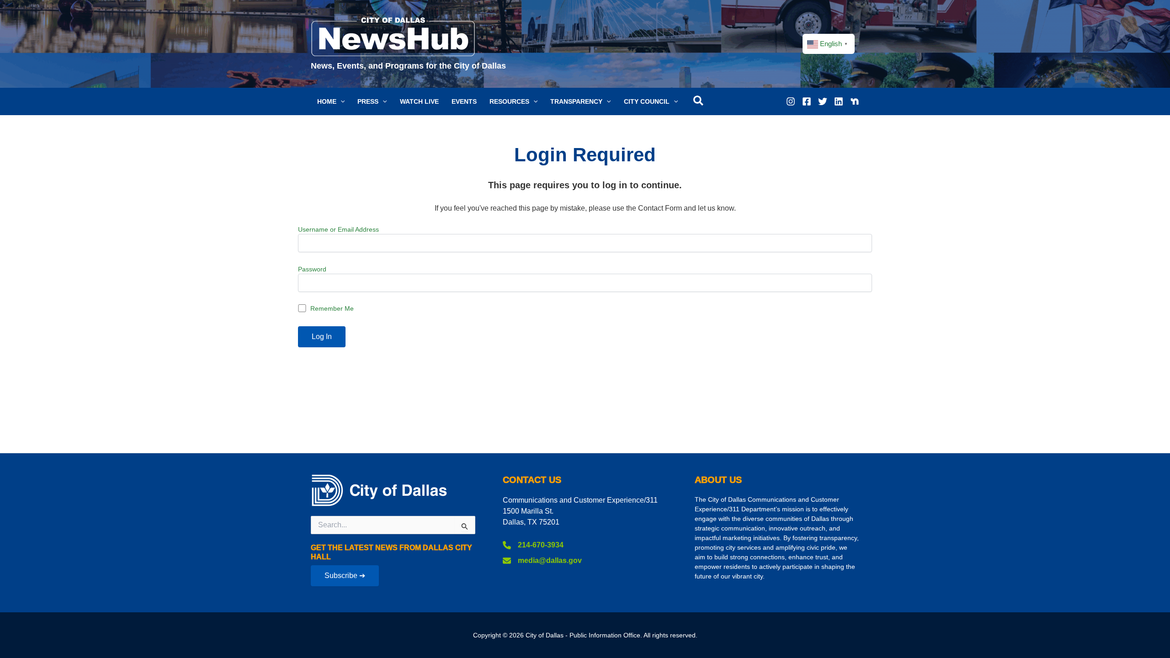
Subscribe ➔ (344, 575)
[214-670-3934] (533, 545)
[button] (331, 101)
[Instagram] (790, 101)
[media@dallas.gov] (542, 560)
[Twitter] (822, 101)
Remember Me (331, 308)
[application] (340, 101)
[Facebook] (806, 101)
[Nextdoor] (854, 101)
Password (312, 269)
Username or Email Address (338, 229)
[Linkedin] (838, 101)
